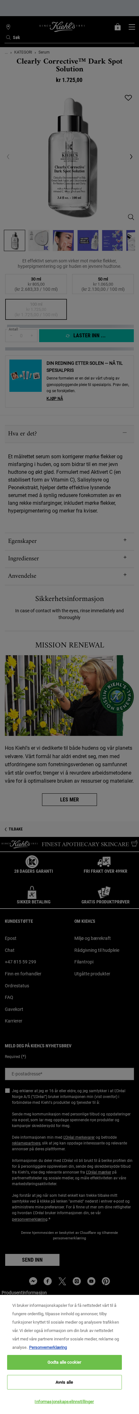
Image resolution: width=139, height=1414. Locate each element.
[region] (69, 1354)
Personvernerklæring (48, 1347)
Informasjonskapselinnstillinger (64, 1401)
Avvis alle (64, 1382)
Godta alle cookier (64, 1362)
